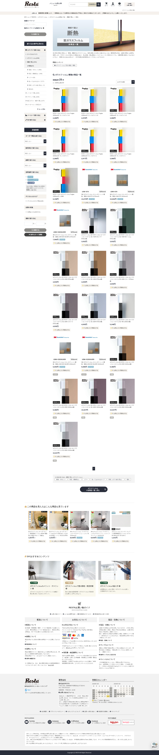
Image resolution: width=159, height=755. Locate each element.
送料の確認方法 (30, 658)
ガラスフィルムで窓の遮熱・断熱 (65, 65)
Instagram (55, 721)
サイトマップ (115, 711)
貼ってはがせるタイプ (98, 479)
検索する (36, 34)
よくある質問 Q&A (70, 614)
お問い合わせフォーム (67, 692)
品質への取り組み (89, 711)
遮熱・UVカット (61, 479)
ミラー (86, 479)
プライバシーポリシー (57, 711)
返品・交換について (106, 640)
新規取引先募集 (103, 711)
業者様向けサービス (85, 614)
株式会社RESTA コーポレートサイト (35, 686)
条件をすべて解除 (36, 234)
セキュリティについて (73, 711)
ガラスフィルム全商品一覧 (57, 17)
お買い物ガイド (56, 614)
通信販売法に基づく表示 (102, 614)
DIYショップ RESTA (30, 17)
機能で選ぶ (70, 17)
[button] (55, 4)
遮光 (128, 479)
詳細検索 (91, 4)
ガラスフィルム (42, 17)
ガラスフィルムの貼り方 (109, 586)
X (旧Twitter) (75, 721)
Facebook (95, 721)
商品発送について (31, 644)
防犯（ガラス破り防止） (116, 479)
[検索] (99, 4)
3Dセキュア (69, 648)
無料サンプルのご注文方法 (108, 654)
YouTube (32, 721)
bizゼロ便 (51, 665)
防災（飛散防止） (75, 479)
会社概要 (44, 711)
